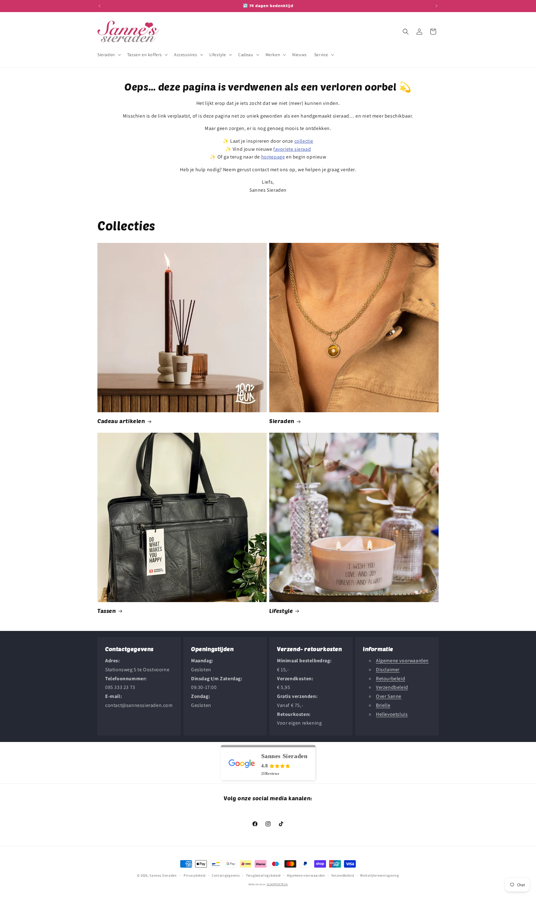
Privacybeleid (195, 875)
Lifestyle (281, 610)
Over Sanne (388, 696)
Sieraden (281, 421)
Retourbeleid (390, 678)
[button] (108, 54)
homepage (273, 157)
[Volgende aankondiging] (436, 6)
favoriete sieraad (292, 149)
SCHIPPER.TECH (277, 884)
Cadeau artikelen (121, 421)
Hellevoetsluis (392, 714)
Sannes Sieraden (163, 875)
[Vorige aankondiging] (99, 6)
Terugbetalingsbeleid (263, 875)
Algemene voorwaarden (402, 660)
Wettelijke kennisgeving (379, 875)
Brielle (383, 705)
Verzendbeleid (392, 687)
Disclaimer (388, 669)
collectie (303, 141)
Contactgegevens (226, 875)
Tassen (106, 610)
